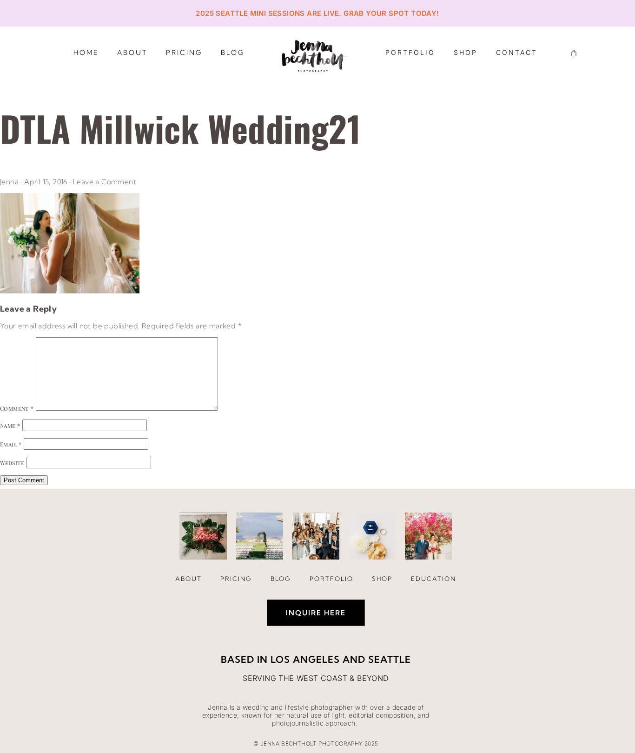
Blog (233, 52)
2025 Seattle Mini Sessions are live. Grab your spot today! (317, 13)
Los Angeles (305, 659)
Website (12, 462)
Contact (516, 52)
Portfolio (410, 52)
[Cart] (574, 52)
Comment (17, 408)
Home (86, 52)
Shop (465, 52)
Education (433, 578)
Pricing (184, 52)
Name (10, 425)
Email (11, 444)
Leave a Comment (104, 181)
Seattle (389, 659)
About (132, 52)
